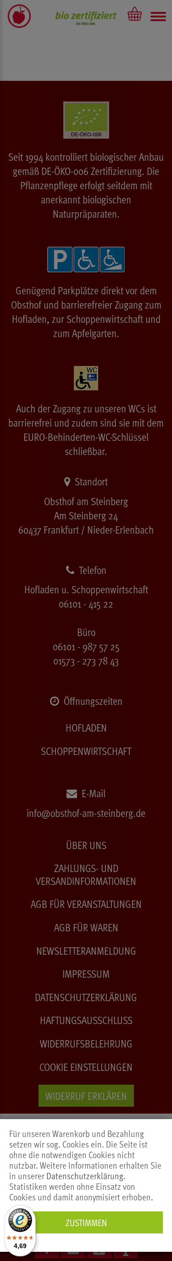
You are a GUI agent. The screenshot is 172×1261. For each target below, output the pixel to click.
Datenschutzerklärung (84, 1176)
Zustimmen (86, 1222)
